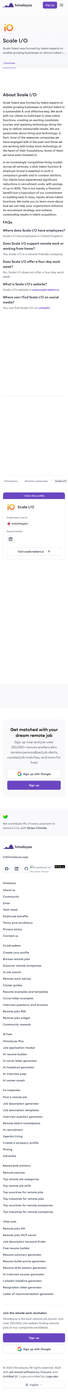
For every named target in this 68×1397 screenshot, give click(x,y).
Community (11, 896)
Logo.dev (52, 1376)
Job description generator (21, 1103)
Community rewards (17, 1024)
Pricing (7, 1149)
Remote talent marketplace (21, 1123)
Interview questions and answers (25, 1005)
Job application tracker (19, 1047)
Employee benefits (15, 916)
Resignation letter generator (22, 1287)
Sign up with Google (37, 774)
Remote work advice (17, 978)
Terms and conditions (18, 922)
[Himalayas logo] (17, 5)
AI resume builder (15, 1054)
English (34, 1384)
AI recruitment (13, 1130)
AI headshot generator (18, 1067)
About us (9, 890)
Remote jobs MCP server (19, 1235)
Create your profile (16, 952)
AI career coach (14, 1080)
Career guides (12, 985)
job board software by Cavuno (30, 1372)
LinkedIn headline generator (22, 1281)
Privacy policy (12, 929)
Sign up (34, 785)
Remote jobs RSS (14, 1011)
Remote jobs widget (16, 1018)
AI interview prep (14, 1074)
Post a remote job (15, 1097)
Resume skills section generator (24, 1268)
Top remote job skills (17, 1185)
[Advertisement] (34, 81)
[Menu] (61, 5)
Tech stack (10, 909)
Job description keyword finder (24, 1241)
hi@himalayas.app (15, 857)
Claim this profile (34, 495)
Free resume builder (16, 1248)
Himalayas (11, 481)
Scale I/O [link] (60, 481)
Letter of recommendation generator (28, 1294)
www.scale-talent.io (45, 289)
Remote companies (36, 481)
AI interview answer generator (23, 1274)
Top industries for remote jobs (23, 1199)
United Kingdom (19, 523)
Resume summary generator (22, 1254)
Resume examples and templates (25, 991)
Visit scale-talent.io (31, 551)
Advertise (9, 1156)
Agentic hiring (12, 1136)
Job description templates (21, 1110)
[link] (11, 481)
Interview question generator (23, 1116)
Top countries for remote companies (28, 1205)
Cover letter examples (18, 998)
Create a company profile (20, 1143)
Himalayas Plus (13, 1041)
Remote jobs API (14, 1228)
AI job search (12, 972)
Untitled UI (10, 1376)
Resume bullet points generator (24, 1261)
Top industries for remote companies (28, 1212)
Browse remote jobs (16, 959)
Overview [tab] (9, 63)
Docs (6, 903)
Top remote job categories (21, 1179)
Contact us (10, 936)
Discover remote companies (22, 965)
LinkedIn (44, 308)
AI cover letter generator (20, 1061)
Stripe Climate (37, 828)
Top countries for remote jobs (23, 1192)
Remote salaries (14, 1172)
